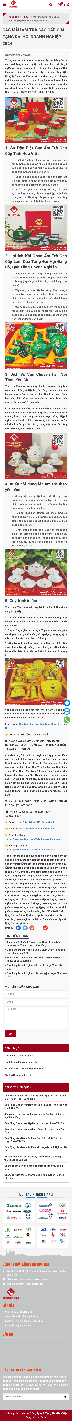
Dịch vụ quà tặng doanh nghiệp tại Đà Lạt (28, 883)
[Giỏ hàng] (59, 4)
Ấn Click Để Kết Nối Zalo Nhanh (37, 822)
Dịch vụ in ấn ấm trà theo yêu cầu (42, 879)
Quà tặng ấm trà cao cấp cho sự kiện (26, 899)
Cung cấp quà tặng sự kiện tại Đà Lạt (31, 875)
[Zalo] (67, 711)
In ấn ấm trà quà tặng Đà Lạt (29, 891)
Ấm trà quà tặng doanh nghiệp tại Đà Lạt (28, 867)
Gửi (10, 1033)
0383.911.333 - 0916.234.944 (33, 1279)
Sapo (44, 1417)
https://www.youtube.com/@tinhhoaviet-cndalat (33, 839)
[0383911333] (66, 719)
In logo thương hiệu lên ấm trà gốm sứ (41, 895)
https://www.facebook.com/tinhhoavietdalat (31, 849)
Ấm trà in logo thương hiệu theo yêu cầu (43, 863)
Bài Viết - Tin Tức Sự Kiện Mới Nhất (25, 1068)
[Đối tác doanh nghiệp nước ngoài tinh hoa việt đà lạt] (53, 1236)
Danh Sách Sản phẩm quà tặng (22, 1062)
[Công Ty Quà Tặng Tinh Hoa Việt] (13, 4)
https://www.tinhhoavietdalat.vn (37, 828)
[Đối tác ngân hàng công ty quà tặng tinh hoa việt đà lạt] (19, 1211)
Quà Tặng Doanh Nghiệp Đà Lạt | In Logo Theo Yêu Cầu (34, 1123)
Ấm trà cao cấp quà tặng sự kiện (31, 855)
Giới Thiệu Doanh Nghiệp (19, 1055)
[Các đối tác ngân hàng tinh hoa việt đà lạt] (53, 1211)
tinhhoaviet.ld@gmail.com (28, 1284)
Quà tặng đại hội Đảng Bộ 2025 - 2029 (37, 911)
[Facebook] (67, 703)
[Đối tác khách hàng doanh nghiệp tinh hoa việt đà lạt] (19, 1236)
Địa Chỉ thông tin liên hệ (18, 1075)
